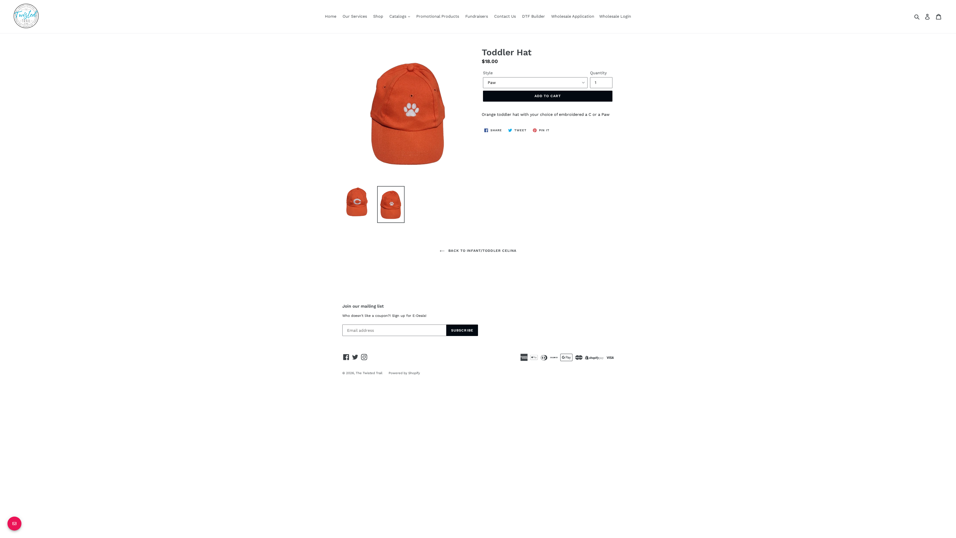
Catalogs (398, 16)
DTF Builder (533, 16)
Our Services (355, 16)
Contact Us (505, 16)
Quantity (598, 72)
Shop (378, 16)
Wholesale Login (615, 16)
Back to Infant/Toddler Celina (481, 251)
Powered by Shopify (404, 373)
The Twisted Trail (369, 373)
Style (488, 72)
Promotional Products (437, 16)
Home (330, 16)
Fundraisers (476, 16)
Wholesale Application (572, 16)
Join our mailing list (363, 306)
